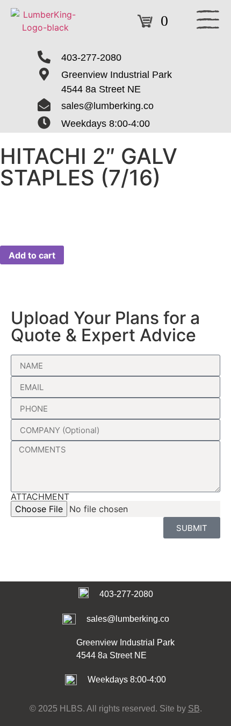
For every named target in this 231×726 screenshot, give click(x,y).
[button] (208, 21)
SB (194, 708)
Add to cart (32, 255)
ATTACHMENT (40, 496)
